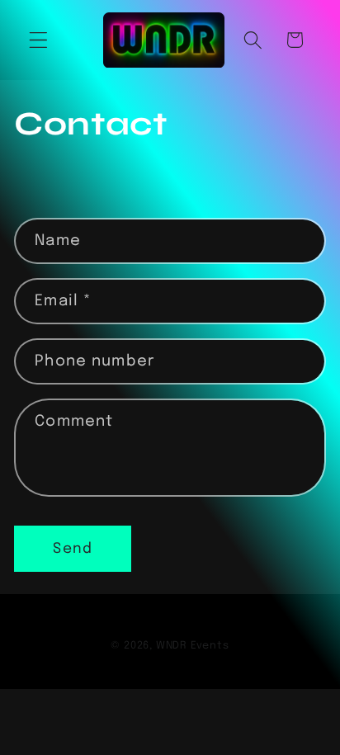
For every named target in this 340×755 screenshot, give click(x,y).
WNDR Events (192, 645)
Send (72, 548)
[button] (38, 40)
